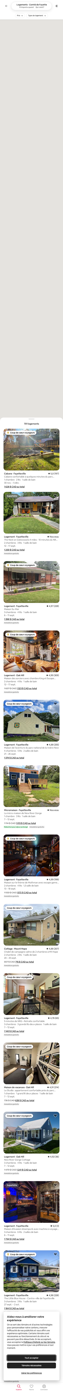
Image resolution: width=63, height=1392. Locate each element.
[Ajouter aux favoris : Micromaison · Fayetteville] (55, 769)
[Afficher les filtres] (56, 6)
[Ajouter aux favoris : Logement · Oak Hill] (55, 634)
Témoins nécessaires (31, 1365)
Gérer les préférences (31, 1373)
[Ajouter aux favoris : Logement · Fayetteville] (55, 495)
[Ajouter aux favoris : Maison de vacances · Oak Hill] (55, 1046)
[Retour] (6, 6)
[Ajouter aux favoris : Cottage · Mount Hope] (55, 907)
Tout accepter (31, 1358)
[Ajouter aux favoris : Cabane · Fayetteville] (55, 432)
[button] (14, 486)
